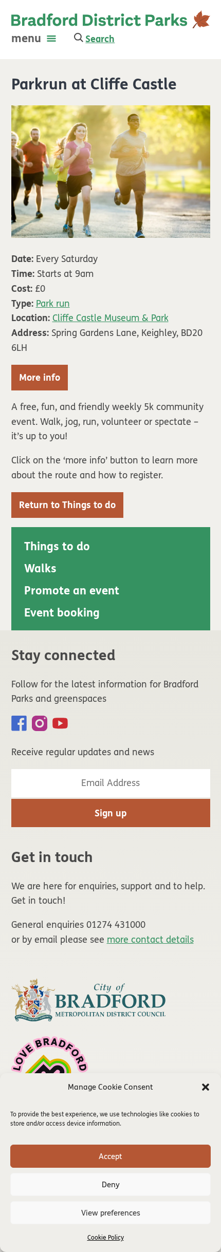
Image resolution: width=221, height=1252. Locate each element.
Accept (110, 1156)
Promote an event (71, 590)
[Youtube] (60, 723)
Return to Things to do (67, 505)
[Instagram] (39, 723)
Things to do (57, 546)
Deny (111, 1184)
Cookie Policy (105, 1237)
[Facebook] (19, 723)
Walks (40, 568)
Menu (26, 38)
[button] (205, 1087)
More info (39, 377)
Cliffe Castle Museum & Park (110, 318)
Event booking (62, 613)
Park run (53, 303)
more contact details (150, 939)
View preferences (110, 1213)
